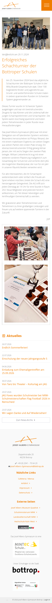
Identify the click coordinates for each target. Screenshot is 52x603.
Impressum (24, 488)
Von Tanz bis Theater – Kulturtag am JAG (24, 384)
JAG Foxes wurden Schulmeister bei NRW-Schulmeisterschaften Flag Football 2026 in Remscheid (26, 398)
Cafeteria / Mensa (26, 478)
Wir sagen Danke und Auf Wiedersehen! (24, 413)
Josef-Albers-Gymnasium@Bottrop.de (27, 466)
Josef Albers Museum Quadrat (25, 507)
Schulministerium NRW (24, 512)
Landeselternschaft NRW (24, 517)
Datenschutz (25, 492)
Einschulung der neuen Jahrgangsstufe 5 (24, 358)
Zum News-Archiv (24, 420)
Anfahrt (25, 483)
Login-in (47, 600)
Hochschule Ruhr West (24, 521)
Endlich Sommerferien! (15, 347)
